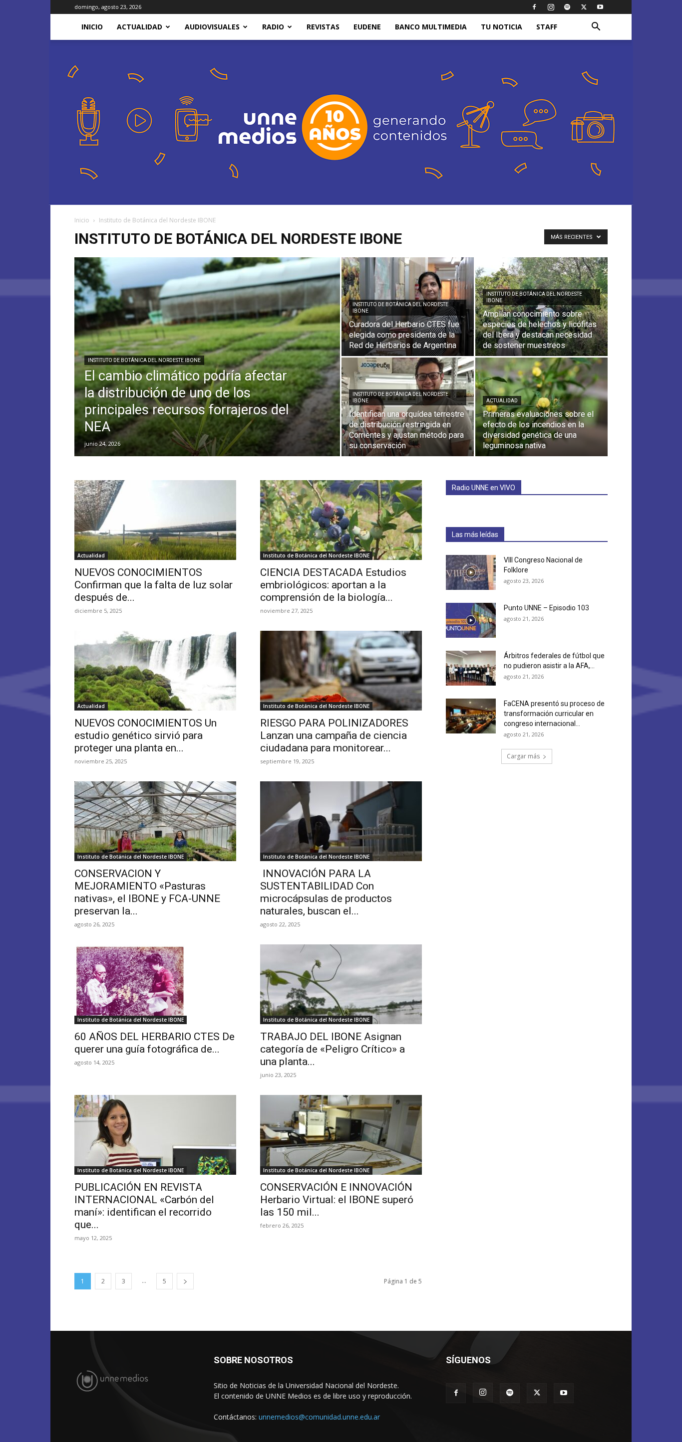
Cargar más (523, 756)
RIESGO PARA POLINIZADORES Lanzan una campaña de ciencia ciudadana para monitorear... (334, 735)
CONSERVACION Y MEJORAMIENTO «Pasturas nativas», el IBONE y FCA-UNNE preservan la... (147, 892)
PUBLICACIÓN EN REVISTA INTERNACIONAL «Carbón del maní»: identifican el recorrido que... (144, 1206)
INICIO (92, 26)
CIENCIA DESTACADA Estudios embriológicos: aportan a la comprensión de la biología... (333, 584)
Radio (273, 26)
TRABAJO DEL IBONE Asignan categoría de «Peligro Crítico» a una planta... (332, 1049)
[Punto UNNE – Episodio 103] (471, 620)
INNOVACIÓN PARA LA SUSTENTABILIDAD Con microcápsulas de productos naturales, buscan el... (326, 892)
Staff (546, 26)
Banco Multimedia (431, 26)
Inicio (81, 220)
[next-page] (185, 1281)
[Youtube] (600, 7)
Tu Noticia (501, 26)
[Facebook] (534, 7)
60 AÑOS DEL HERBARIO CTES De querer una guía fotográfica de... (154, 1043)
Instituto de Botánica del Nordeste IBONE (144, 360)
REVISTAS (323, 26)
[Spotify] (567, 7)
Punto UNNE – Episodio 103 (546, 608)
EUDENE (367, 26)
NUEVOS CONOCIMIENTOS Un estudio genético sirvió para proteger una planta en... (145, 735)
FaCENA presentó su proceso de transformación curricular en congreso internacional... (554, 713)
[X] (583, 7)
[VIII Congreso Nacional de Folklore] (471, 572)
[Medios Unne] (341, 122)
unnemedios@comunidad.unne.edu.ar (319, 1417)
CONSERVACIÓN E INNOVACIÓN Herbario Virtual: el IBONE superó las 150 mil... (336, 1199)
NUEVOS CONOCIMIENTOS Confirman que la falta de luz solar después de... (153, 584)
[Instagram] (550, 7)
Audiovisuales (212, 26)
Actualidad (139, 26)
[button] (596, 27)
